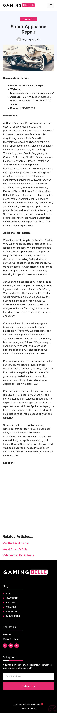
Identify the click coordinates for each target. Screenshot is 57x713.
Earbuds (10, 602)
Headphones (28, 19)
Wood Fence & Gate (15, 549)
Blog (8, 593)
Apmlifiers (11, 611)
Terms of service (29, 708)
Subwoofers (13, 616)
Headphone (12, 598)
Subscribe (28, 686)
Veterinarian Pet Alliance (18, 555)
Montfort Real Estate (16, 543)
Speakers (11, 607)
